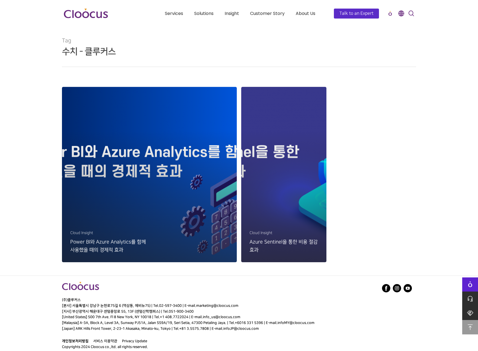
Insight (232, 13)
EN (401, 13)
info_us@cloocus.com (221, 317)
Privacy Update (134, 341)
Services (174, 13)
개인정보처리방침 (75, 341)
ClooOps (390, 13)
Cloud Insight (81, 233)
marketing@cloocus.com (217, 306)
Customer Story (267, 13)
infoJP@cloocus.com (241, 329)
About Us (305, 13)
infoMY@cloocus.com (296, 323)
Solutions (204, 13)
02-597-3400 (170, 306)
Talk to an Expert (356, 13)
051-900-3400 (181, 311)
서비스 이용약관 (105, 341)
